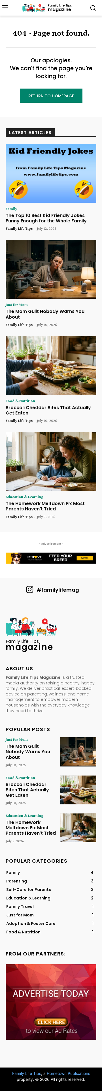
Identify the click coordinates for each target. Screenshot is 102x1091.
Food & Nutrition (20, 401)
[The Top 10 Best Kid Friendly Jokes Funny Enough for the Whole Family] (51, 173)
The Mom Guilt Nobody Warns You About (45, 314)
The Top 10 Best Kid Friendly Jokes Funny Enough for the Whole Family (46, 218)
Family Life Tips (19, 228)
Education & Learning (24, 497)
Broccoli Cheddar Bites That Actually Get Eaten (48, 410)
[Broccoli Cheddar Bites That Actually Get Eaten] (51, 365)
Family (11, 209)
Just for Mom (17, 304)
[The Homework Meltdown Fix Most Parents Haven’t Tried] (51, 461)
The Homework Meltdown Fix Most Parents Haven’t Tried (45, 506)
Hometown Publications (68, 1073)
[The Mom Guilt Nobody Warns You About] (51, 269)
